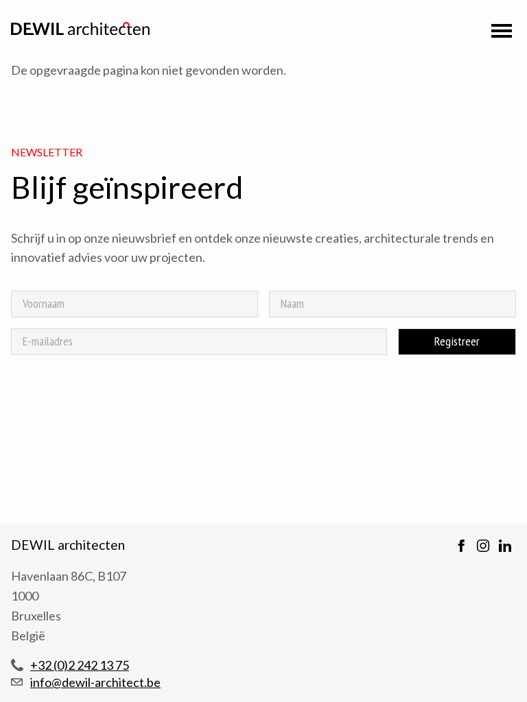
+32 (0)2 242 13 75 (79, 665)
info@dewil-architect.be (95, 682)
